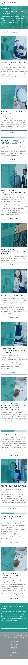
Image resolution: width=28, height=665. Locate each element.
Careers (14, 644)
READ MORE (14, 81)
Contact (14, 647)
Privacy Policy (14, 655)
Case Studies (14, 641)
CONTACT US (14, 626)
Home (3, 32)
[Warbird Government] (8, 2)
